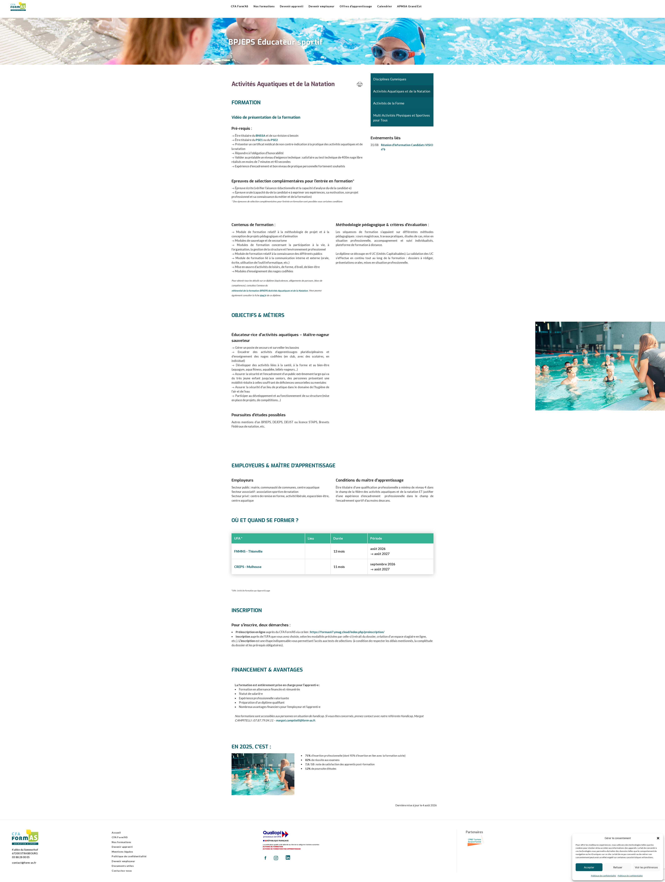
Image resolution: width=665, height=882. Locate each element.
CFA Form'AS (119, 837)
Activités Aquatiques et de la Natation (401, 91)
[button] (658, 838)
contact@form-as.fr (24, 862)
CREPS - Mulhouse (247, 567)
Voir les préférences (646, 867)
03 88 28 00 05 (21, 857)
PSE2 (274, 140)
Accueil (116, 832)
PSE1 (259, 140)
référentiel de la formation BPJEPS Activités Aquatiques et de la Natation (270, 290)
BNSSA (260, 135)
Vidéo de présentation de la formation (266, 117)
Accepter (589, 867)
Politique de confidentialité (603, 875)
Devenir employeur (123, 861)
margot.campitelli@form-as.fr (295, 720)
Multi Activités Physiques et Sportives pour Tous (401, 117)
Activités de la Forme (388, 103)
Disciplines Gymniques (389, 79)
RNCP (263, 295)
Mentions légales (122, 851)
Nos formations (121, 842)
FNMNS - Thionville (248, 551)
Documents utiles (123, 865)
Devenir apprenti (122, 846)
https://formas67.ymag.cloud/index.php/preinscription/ (347, 632)
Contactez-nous (122, 870)
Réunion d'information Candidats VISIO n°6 (407, 147)
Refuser (617, 867)
